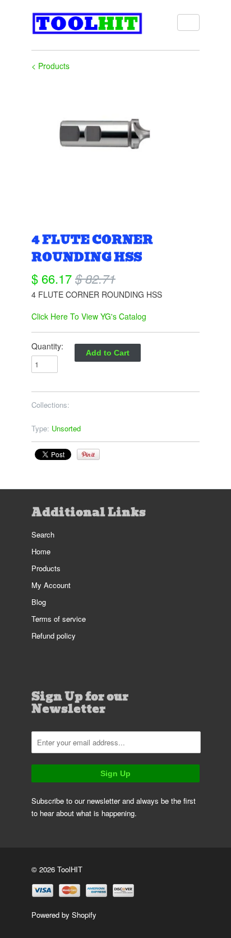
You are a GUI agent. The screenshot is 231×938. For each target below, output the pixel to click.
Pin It (88, 454)
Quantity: (47, 346)
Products (46, 568)
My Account (51, 585)
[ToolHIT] (87, 25)
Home (40, 551)
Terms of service (58, 618)
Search (42, 534)
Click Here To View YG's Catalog (88, 316)
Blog (38, 602)
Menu (188, 22)
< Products (50, 65)
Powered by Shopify (63, 914)
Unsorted (66, 428)
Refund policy (53, 635)
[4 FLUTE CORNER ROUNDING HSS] (115, 142)
